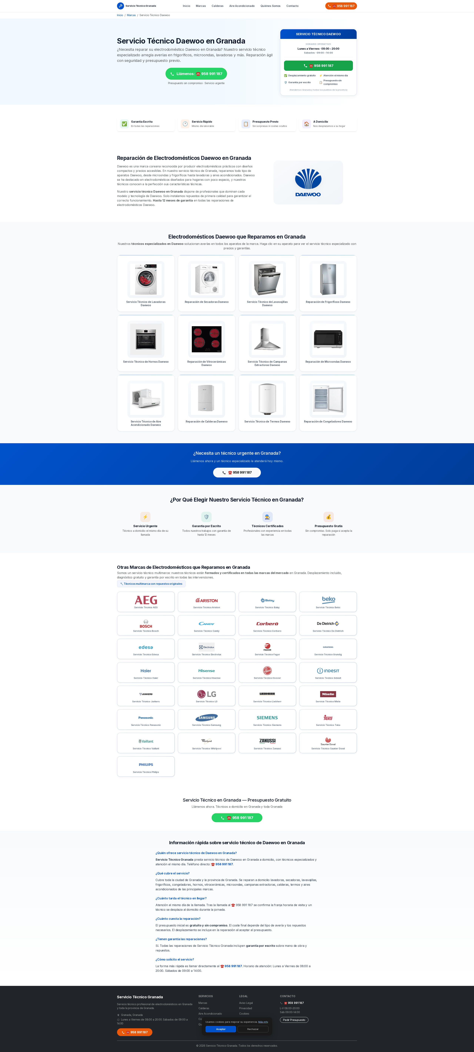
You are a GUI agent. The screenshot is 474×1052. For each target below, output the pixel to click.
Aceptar (221, 1029)
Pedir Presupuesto (294, 1019)
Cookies (244, 1013)
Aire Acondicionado (242, 5)
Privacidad (245, 1008)
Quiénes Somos (271, 5)
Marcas (201, 5)
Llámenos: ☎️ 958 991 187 (199, 73)
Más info (263, 1021)
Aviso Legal (246, 1002)
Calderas (217, 5)
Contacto (292, 5)
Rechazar (253, 1029)
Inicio (186, 5)
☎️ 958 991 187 (344, 6)
